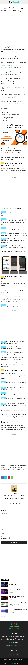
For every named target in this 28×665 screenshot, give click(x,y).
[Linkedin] (14, 503)
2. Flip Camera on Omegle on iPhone (11, 117)
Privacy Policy (12, 661)
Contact (9, 659)
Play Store (11, 212)
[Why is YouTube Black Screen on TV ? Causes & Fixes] (4, 598)
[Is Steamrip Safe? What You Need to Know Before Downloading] (4, 591)
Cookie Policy (20, 659)
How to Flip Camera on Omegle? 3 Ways (11, 114)
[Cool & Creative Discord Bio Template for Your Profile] (4, 584)
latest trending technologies (8, 67)
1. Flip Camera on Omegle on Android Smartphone (13, 115)
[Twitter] (5, 477)
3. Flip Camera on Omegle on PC (10, 118)
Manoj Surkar (5, 13)
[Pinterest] (9, 477)
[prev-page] (2, 616)
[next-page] (4, 616)
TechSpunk (4, 636)
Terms (17, 661)
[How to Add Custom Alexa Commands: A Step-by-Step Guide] (4, 604)
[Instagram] (11, 503)
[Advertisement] (14, 31)
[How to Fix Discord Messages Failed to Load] (4, 611)
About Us (5, 659)
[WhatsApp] (12, 477)
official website (11, 384)
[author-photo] (14, 491)
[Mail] (17, 503)
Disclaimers (15, 659)
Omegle (15, 373)
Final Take (4, 120)
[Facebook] (2, 477)
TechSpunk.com (14, 663)
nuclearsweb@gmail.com (16, 645)
